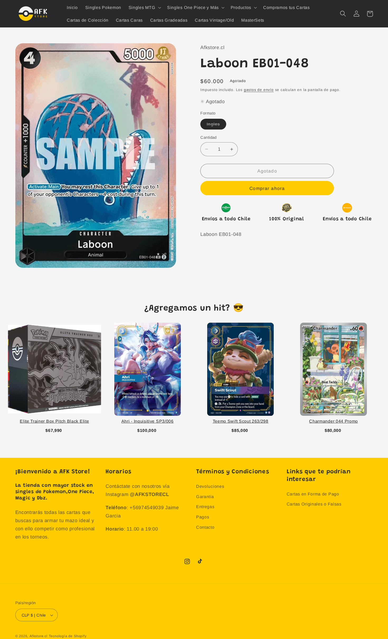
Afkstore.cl (39, 636)
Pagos (202, 516)
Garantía (205, 496)
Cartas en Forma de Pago (313, 494)
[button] (144, 7)
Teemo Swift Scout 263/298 (240, 421)
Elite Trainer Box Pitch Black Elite (54, 421)
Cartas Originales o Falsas (314, 504)
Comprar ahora (267, 188)
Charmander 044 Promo (333, 421)
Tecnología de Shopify (68, 636)
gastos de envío (259, 90)
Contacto (205, 527)
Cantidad (208, 137)
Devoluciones (210, 486)
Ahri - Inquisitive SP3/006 (147, 421)
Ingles (216, 125)
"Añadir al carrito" (54, 429)
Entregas (205, 506)
